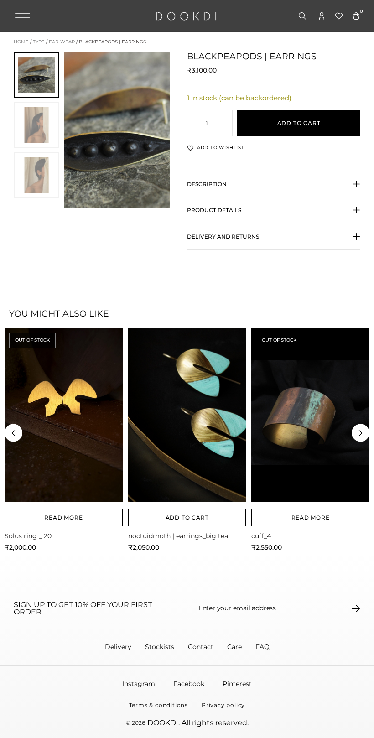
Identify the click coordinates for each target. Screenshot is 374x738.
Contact (200, 647)
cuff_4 (261, 536)
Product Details (214, 210)
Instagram (138, 684)
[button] (22, 16)
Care (234, 647)
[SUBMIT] (356, 608)
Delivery (118, 647)
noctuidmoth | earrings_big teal (179, 536)
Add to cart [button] (187, 517)
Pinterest (237, 684)
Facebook (188, 684)
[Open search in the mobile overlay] (303, 16)
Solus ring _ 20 (28, 536)
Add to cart (299, 123)
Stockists (159, 647)
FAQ (262, 647)
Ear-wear (62, 42)
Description (207, 184)
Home (21, 42)
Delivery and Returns (223, 236)
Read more (63, 517)
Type (39, 42)
